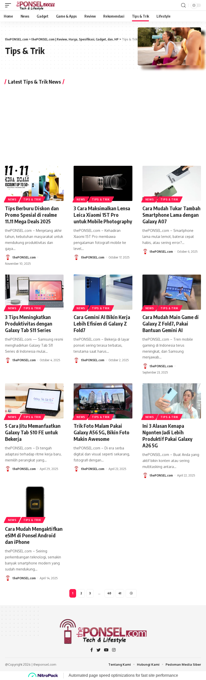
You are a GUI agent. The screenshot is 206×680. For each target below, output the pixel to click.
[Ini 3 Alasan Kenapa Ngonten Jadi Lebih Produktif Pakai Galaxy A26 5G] (171, 401)
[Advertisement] (103, 124)
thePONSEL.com (24, 257)
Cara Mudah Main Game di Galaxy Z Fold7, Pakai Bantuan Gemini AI (170, 323)
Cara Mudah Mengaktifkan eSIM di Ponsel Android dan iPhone (34, 535)
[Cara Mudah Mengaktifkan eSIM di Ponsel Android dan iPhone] (34, 504)
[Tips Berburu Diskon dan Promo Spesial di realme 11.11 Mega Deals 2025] (34, 183)
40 (109, 593)
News (12, 199)
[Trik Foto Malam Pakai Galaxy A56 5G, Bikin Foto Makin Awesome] (103, 401)
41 (119, 593)
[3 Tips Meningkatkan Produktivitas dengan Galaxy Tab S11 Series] (34, 292)
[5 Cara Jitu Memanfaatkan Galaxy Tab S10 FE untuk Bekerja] (34, 401)
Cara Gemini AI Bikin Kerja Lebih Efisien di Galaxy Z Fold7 (102, 323)
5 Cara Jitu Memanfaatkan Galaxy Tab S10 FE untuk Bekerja (33, 432)
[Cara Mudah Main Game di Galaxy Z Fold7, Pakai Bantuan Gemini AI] (171, 292)
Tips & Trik (32, 199)
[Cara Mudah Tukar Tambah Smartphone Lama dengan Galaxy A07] (171, 183)
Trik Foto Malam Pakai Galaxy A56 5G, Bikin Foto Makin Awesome (101, 432)
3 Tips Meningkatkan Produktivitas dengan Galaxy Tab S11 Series (28, 323)
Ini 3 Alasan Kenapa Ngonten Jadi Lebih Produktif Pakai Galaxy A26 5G (167, 435)
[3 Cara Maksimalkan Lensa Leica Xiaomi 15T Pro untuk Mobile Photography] (103, 183)
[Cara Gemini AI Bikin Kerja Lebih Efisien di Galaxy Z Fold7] (103, 292)
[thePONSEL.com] (36, 5)
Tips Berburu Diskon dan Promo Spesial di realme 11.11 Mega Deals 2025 (32, 214)
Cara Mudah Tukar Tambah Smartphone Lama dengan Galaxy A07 (171, 214)
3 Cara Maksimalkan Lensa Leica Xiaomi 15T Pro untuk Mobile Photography (103, 214)
